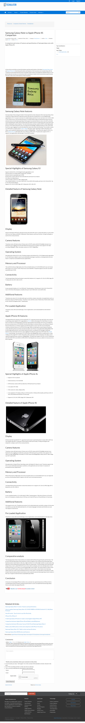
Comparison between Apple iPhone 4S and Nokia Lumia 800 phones (22, 621)
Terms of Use (30, 717)
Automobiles (52, 710)
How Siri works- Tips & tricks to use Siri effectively (18, 613)
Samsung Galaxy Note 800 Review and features (17, 632)
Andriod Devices (53, 705)
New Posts (73, 705)
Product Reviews (24, 12)
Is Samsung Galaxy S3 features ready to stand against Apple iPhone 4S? (23, 618)
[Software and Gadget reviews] (10, 4)
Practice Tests (33, 12)
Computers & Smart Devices (19, 23)
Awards (73, 699)
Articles (38, 705)
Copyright (18, 717)
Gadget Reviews (28, 708)
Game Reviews (28, 703)
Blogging (39, 708)
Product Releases (53, 703)
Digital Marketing (57, 718)
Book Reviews (27, 713)
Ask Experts (39, 701)
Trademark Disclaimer (9, 719)
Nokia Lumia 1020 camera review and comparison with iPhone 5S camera (24, 626)
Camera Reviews (28, 712)
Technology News (53, 708)
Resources (9, 23)
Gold (9, 39)
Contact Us (12, 717)
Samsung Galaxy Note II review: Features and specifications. (21, 606)
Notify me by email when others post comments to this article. (21, 661)
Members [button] (40, 12)
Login (73, 1)
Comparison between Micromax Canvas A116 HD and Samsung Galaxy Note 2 (25, 624)
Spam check (13, 675)
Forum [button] (15, 12)
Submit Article (8, 684)
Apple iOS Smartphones (34, 634)
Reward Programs (41, 706)
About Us (7, 717)
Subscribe (31, 693)
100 (16, 39)
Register (78, 1)
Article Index (38, 684)
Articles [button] (10, 12)
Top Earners (73, 702)
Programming (52, 712)
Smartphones (30, 23)
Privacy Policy (23, 717)
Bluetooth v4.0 (11, 131)
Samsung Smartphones (45, 634)
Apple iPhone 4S (11, 71)
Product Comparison (54, 701)
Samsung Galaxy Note (48, 69)
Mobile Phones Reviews (29, 710)
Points (28, 642)
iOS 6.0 (29, 321)
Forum (38, 703)
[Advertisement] (35, 17)
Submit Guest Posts (41, 712)
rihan (10, 642)
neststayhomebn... (63, 51)
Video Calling (24, 128)
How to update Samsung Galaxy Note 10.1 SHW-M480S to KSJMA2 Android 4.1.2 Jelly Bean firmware (29, 610)
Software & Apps (53, 706)
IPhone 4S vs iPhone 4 (11, 616)
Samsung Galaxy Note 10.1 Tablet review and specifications (20, 629)
